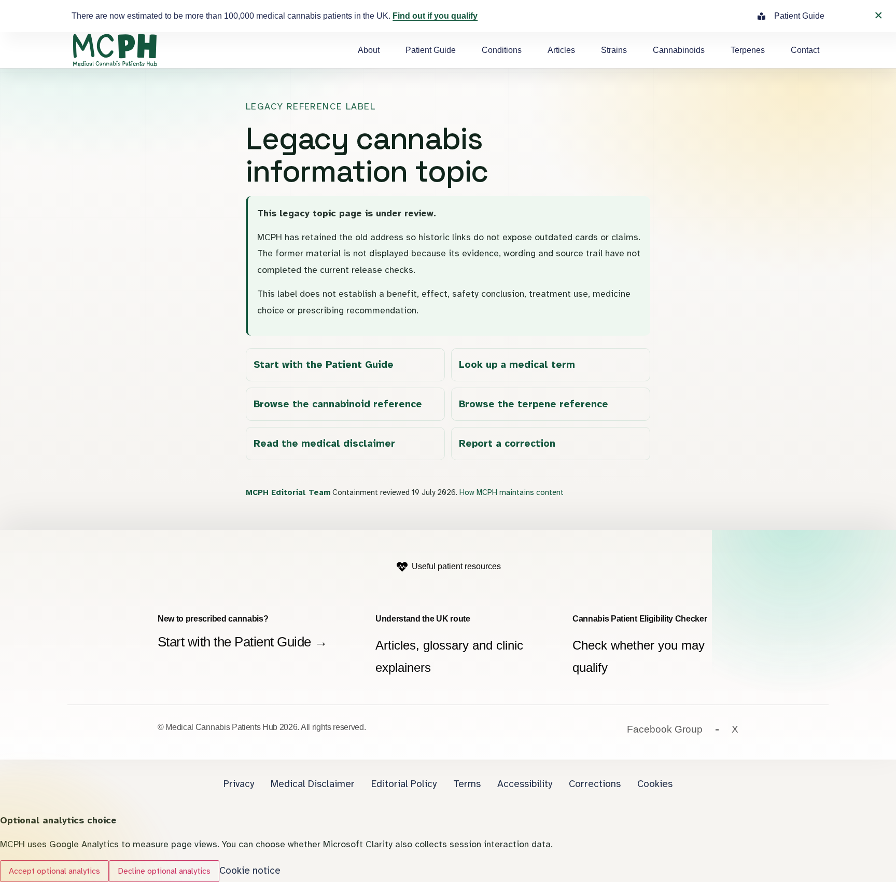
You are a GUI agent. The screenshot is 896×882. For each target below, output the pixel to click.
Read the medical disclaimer (324, 443)
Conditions (502, 50)
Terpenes (748, 50)
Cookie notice (250, 870)
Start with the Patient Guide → (243, 642)
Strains (614, 50)
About (369, 50)
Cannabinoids (679, 50)
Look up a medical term (517, 365)
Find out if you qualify (435, 15)
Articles (561, 50)
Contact (805, 50)
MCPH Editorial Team (288, 492)
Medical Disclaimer (313, 784)
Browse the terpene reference (533, 404)
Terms (467, 784)
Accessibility (524, 784)
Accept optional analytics (54, 871)
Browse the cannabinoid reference (338, 404)
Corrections (595, 784)
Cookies (655, 784)
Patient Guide (430, 50)
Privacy (238, 784)
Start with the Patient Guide (324, 365)
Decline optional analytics (164, 871)
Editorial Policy (404, 784)
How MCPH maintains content (511, 492)
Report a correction (507, 443)
